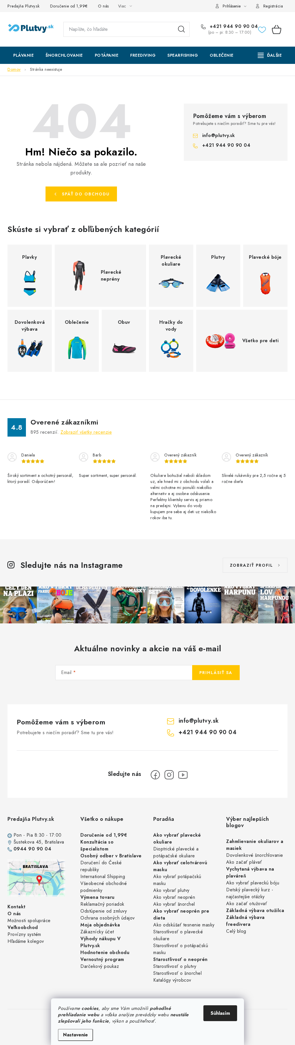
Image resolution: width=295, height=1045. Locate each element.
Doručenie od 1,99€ (69, 6)
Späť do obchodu (86, 194)
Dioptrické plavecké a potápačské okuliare (176, 852)
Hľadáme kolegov (25, 941)
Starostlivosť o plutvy (174, 966)
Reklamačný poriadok (102, 904)
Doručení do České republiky (101, 866)
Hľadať (181, 29)
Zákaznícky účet (97, 931)
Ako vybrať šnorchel (174, 904)
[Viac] (270, 55)
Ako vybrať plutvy (171, 890)
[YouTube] (183, 774)
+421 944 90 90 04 (233, 26)
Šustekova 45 (27, 842)
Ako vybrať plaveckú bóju (252, 883)
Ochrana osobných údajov (107, 918)
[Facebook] (155, 774)
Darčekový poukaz (99, 966)
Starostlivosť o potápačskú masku (180, 949)
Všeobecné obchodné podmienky (103, 887)
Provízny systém (24, 934)
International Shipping (102, 876)
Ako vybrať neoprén (174, 897)
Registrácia (273, 6)
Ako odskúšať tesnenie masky (184, 925)
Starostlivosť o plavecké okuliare (178, 935)
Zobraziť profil (251, 565)
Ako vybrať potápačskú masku (177, 880)
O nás (103, 6)
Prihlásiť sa (215, 672)
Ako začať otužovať (246, 903)
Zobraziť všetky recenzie (86, 432)
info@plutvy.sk (218, 135)
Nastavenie (75, 1034)
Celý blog (236, 931)
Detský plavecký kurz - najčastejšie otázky (249, 893)
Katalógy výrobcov (172, 980)
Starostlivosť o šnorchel (177, 973)
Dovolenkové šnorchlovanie (254, 855)
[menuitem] (23, 55)
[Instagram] (169, 774)
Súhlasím (220, 1013)
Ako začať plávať (244, 862)
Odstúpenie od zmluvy (103, 911)
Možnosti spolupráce (29, 920)
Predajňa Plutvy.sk (23, 6)
